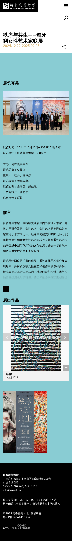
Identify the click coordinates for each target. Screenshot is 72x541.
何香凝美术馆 (19, 6)
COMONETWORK (22, 526)
